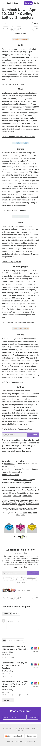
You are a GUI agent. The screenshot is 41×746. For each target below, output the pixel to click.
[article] (20, 652)
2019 (18, 515)
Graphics (21, 504)
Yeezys (5, 500)
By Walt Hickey (7, 652)
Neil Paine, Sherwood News (13, 382)
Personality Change (9, 504)
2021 (30, 513)
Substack (9, 741)
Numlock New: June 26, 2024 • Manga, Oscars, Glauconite (15, 648)
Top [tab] (4, 641)
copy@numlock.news (10, 475)
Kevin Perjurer (27, 508)
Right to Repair (14, 509)
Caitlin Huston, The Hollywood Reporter (18, 322)
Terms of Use (31, 578)
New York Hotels (20, 502)
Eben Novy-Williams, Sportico (14, 210)
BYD (37, 490)
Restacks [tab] (16, 613)
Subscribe (28, 3)
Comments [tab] (7, 613)
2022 (25, 513)
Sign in (36, 3)
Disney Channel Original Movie (15, 493)
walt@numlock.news (12, 469)
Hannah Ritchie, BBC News (13, 84)
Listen (36, 23)
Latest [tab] (10, 641)
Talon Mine (34, 493)
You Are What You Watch (28, 504)
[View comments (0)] (12, 28)
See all (6, 700)
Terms (27, 728)
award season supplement (21, 482)
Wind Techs (27, 496)
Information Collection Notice (24, 580)
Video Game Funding (25, 490)
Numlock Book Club (23, 480)
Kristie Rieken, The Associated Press (17, 429)
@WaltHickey (9, 464)
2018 (23, 515)
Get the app (31, 736)
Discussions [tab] (18, 641)
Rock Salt (17, 496)
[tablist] (11, 613)
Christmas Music (27, 500)
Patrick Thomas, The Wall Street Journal (18, 137)
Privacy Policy (20, 582)
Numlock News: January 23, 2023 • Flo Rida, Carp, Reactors (14, 665)
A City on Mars (32, 502)
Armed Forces (15, 500)
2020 (35, 513)
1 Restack (27, 590)
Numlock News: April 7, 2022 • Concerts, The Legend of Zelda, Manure (15, 684)
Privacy (21, 728)
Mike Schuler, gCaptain (11, 262)
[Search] (37, 640)
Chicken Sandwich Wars (27, 509)
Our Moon (7, 496)
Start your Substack (14, 736)
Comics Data (6, 508)
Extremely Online (16, 508)
